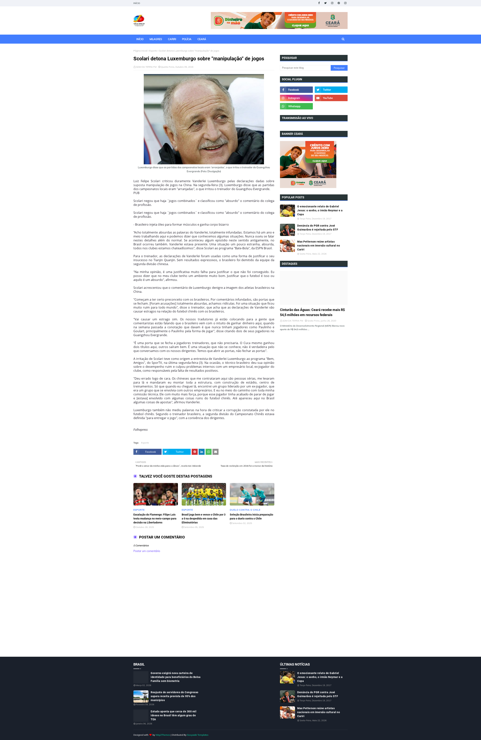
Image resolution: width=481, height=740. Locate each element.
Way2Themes (163, 734)
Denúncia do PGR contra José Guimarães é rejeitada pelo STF (317, 227)
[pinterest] (338, 3)
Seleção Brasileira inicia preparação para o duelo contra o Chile (251, 516)
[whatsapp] (296, 106)
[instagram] (332, 3)
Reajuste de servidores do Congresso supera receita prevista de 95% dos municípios (174, 696)
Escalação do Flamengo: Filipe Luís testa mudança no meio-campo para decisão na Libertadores (154, 518)
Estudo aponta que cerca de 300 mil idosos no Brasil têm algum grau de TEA (173, 715)
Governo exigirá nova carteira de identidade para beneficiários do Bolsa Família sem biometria (175, 677)
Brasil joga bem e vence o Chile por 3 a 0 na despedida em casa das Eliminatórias (203, 518)
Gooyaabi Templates (197, 734)
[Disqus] (203, 609)
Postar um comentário (146, 551)
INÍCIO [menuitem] (140, 39)
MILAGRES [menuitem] (156, 39)
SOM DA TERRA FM (146, 66)
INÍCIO (136, 3)
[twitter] (325, 3)
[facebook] (319, 3)
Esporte (153, 50)
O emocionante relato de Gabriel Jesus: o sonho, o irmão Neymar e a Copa (320, 210)
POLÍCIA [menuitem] (186, 39)
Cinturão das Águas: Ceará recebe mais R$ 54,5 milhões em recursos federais (312, 312)
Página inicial (140, 50)
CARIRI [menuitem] (172, 39)
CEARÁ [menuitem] (201, 39)
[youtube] (331, 98)
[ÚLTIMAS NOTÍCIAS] (314, 288)
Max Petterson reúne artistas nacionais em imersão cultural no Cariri (318, 245)
